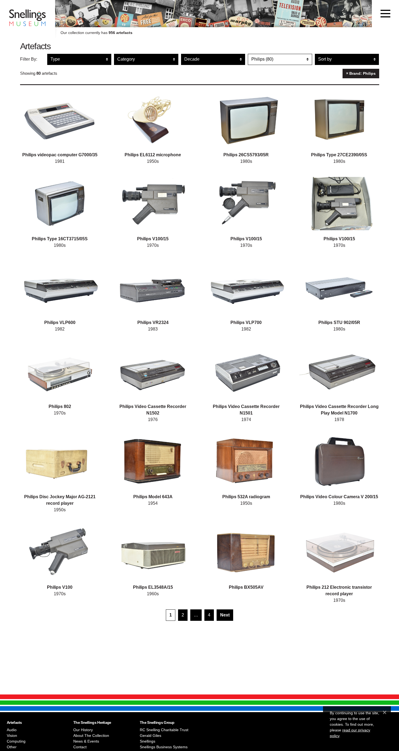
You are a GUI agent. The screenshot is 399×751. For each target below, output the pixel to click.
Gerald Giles (150, 735)
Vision (12, 735)
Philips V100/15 (153, 238)
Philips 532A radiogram (246, 496)
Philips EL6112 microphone (153, 154)
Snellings (147, 741)
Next (225, 615)
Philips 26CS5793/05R (246, 154)
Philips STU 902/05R (339, 322)
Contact (80, 747)
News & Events (86, 741)
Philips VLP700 (246, 322)
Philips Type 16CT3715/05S (60, 238)
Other (12, 747)
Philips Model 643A (153, 496)
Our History (83, 730)
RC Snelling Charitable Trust (164, 730)
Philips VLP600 (59, 322)
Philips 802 (60, 406)
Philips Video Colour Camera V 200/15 (339, 496)
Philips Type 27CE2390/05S (339, 154)
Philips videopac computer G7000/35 (59, 154)
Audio (12, 730)
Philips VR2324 (153, 322)
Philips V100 (59, 587)
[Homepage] (27, 13)
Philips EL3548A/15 (153, 587)
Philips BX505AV (246, 587)
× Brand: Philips (361, 73)
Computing (16, 741)
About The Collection (91, 735)
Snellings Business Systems (164, 747)
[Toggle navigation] (385, 13)
